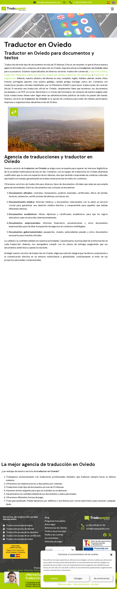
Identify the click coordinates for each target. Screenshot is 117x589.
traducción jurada (55, 74)
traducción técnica (36, 74)
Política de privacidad (81, 584)
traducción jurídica (98, 71)
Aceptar (54, 578)
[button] (111, 554)
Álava (20, 570)
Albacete (28, 570)
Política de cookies (65, 584)
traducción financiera (15, 74)
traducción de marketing (78, 74)
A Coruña (12, 570)
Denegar (78, 578)
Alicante (38, 570)
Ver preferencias (101, 578)
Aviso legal (94, 584)
